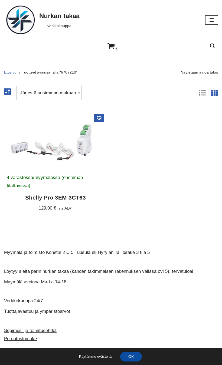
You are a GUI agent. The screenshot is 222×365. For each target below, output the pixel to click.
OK (131, 356)
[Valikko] (211, 20)
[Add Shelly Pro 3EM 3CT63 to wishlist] (99, 118)
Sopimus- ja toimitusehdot (30, 330)
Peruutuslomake (20, 338)
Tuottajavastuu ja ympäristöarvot (37, 311)
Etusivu (10, 72)
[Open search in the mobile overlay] (212, 46)
